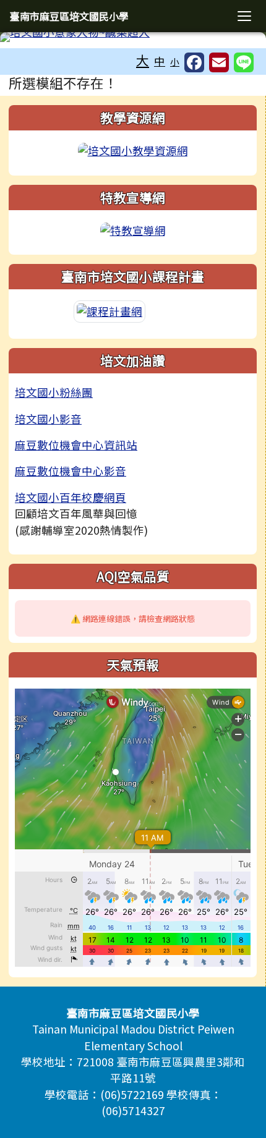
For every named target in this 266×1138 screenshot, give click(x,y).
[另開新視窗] (133, 149)
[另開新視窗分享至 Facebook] (194, 62)
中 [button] (159, 61)
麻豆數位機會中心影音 (70, 470)
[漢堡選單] (244, 16)
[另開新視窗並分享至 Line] (244, 62)
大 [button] (142, 60)
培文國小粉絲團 (54, 392)
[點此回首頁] (133, 37)
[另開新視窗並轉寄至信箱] (219, 62)
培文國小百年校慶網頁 (70, 497)
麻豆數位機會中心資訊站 (76, 444)
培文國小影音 (48, 419)
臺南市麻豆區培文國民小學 (69, 16)
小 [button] (174, 61)
